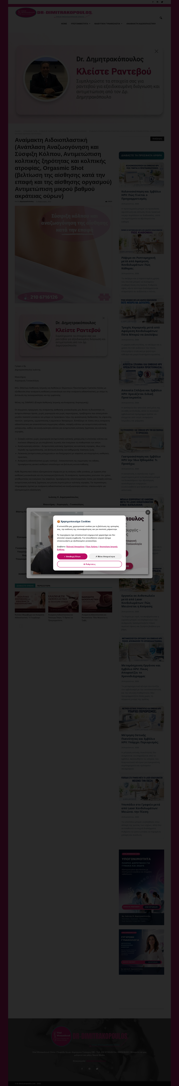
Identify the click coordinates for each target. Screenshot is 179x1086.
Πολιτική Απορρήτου (75, 547)
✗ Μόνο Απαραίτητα (105, 556)
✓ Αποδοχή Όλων (72, 556)
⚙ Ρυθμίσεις (89, 564)
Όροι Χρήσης (92, 547)
